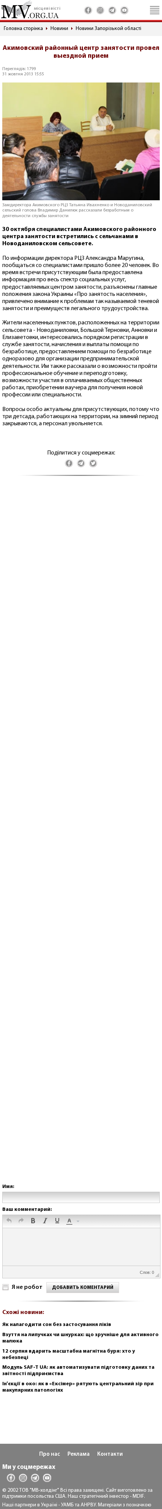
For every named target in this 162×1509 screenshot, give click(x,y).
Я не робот (27, 1287)
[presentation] (9, 1221)
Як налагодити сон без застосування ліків (56, 1325)
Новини (59, 29)
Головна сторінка (23, 29)
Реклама (78, 1454)
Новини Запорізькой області (108, 29)
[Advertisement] (81, 837)
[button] (9, 1221)
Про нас (49, 1454)
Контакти (110, 1454)
